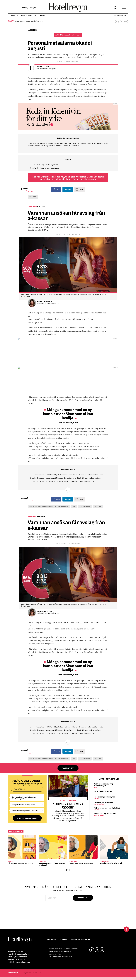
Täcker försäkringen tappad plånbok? (25, 811)
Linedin (97, 949)
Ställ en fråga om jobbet (27, 818)
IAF (74, 506)
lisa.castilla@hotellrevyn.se (46, 69)
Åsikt (42, 16)
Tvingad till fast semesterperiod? (23, 805)
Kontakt (63, 940)
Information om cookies (80, 940)
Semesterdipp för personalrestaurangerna (44, 168)
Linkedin (121, 21)
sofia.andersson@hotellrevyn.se (48, 304)
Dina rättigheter (28, 16)
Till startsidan (68, 768)
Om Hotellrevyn (120, 16)
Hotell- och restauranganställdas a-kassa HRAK (48, 506)
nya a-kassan (84, 506)
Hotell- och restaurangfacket (19, 954)
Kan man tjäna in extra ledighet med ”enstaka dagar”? (24, 798)
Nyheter (32, 197)
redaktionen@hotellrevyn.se (19, 962)
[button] (66, 870)
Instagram (126, 21)
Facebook (117, 21)
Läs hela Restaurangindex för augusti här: (44, 165)
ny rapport (98, 313)
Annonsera (52, 940)
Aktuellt (14, 16)
